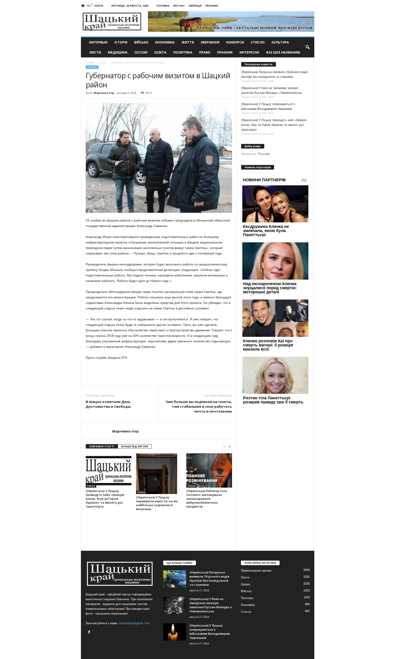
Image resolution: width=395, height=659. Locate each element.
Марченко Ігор (104, 93)
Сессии (140, 52)
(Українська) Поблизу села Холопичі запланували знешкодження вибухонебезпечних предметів (206, 498)
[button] (307, 47)
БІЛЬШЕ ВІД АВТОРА (134, 446)
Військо (141, 42)
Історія (121, 42)
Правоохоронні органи (256, 570)
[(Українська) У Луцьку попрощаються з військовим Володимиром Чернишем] (174, 631)
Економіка (165, 42)
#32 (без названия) (283, 52)
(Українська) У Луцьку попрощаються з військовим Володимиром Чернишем (268, 106)
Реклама (211, 5)
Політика (247, 598)
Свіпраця (195, 5)
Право (204, 52)
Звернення (210, 42)
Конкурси (235, 42)
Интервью (98, 42)
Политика (182, 52)
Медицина (118, 52)
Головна (162, 5)
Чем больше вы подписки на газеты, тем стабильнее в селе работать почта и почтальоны (198, 406)
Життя (187, 42)
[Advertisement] (158, 373)
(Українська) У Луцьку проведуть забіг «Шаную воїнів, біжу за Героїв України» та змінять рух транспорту (105, 498)
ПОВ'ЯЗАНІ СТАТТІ (101, 446)
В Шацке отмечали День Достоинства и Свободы (108, 404)
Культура (280, 42)
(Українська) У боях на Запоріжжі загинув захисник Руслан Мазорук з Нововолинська (271, 90)
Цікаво (245, 584)
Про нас (179, 5)
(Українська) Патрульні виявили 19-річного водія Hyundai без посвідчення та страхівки (274, 74)
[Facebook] (89, 632)
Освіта (160, 52)
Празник (225, 52)
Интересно (249, 52)
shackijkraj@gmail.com (134, 623)
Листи (95, 52)
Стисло (258, 42)
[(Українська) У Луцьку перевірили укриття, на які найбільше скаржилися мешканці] (159, 473)
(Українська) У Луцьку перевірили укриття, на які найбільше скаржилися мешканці (157, 503)
